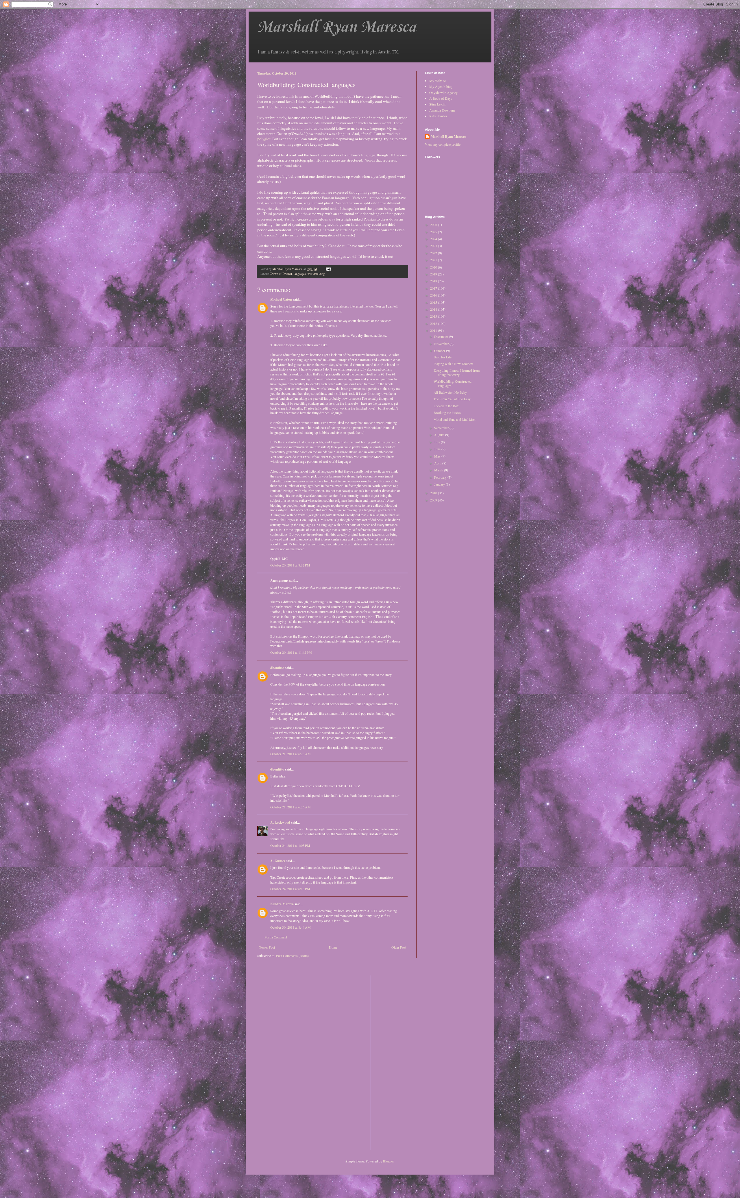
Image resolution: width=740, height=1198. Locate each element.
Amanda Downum (442, 110)
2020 (434, 267)
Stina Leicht (437, 104)
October (440, 350)
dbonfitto (277, 667)
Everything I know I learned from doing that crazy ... (457, 372)
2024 (434, 238)
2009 (434, 500)
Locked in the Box (446, 405)
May (437, 456)
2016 (434, 295)
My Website (437, 80)
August (439, 434)
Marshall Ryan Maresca (336, 27)
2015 (434, 302)
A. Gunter (277, 860)
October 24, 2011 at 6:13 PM (290, 888)
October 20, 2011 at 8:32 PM (290, 565)
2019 (434, 274)
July (437, 442)
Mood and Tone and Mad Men (455, 419)
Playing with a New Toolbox (453, 363)
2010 (434, 492)
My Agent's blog (440, 86)
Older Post (398, 947)
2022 (434, 253)
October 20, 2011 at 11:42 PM (291, 652)
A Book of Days (440, 98)
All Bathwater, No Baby (450, 392)
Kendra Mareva (282, 903)
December (441, 336)
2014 (434, 309)
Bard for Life (443, 357)
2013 (434, 316)
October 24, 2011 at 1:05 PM (290, 845)
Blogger (388, 1161)
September (441, 427)
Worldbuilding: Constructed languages (452, 383)
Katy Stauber (438, 116)
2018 (434, 281)
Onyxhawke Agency (443, 92)
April (438, 463)
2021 (434, 260)
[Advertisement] (398, 1062)
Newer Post (267, 947)
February (440, 477)
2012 (434, 323)
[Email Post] (328, 269)
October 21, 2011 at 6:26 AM (290, 807)
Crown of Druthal (281, 274)
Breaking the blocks (447, 412)
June (437, 449)
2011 (434, 330)
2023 (434, 245)
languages (300, 274)
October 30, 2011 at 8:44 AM (290, 927)
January (440, 484)
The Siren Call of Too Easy (452, 399)
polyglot (264, 138)
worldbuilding (316, 274)
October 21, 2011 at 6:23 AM (290, 753)
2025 (434, 231)
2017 (434, 288)
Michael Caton (281, 299)
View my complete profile (442, 144)
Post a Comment (275, 937)
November (441, 343)
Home (333, 947)
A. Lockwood (280, 822)
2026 (434, 224)
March (439, 470)
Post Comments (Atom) (292, 955)
